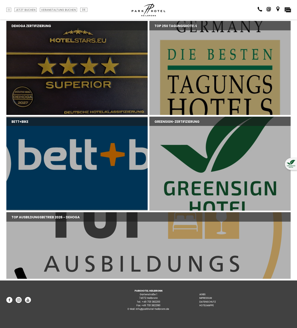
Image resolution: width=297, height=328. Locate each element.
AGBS (202, 294)
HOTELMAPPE (206, 305)
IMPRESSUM (205, 298)
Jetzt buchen (25, 10)
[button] (291, 164)
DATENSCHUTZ (207, 301)
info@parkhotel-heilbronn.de (152, 309)
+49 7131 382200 (151, 301)
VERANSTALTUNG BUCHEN (58, 10)
